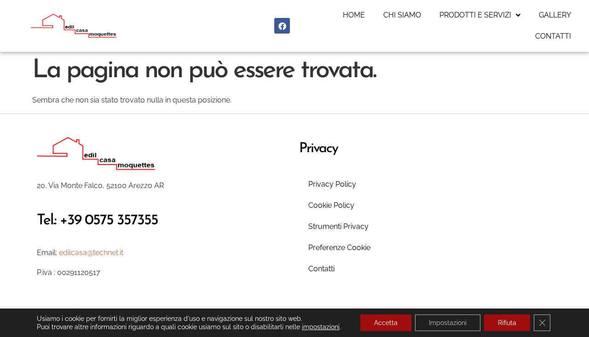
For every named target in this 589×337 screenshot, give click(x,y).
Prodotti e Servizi (475, 15)
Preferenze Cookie (339, 247)
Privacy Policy (332, 184)
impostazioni (321, 327)
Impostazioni (448, 322)
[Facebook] (282, 26)
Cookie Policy (331, 205)
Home (354, 15)
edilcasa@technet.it (91, 252)
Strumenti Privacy (338, 226)
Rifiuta (507, 322)
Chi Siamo (402, 15)
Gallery (555, 15)
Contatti (553, 36)
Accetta (386, 322)
